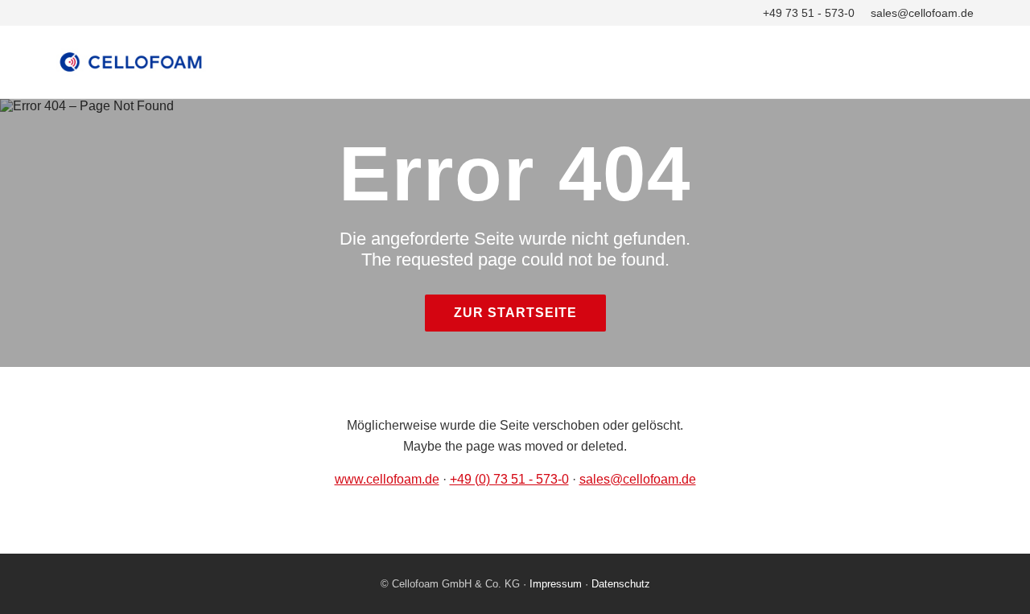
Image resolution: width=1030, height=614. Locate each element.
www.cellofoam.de (387, 479)
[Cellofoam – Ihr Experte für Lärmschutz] (515, 62)
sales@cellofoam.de (922, 12)
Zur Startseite (515, 312)
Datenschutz (620, 584)
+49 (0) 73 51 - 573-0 (509, 479)
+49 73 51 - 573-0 (809, 12)
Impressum (555, 584)
